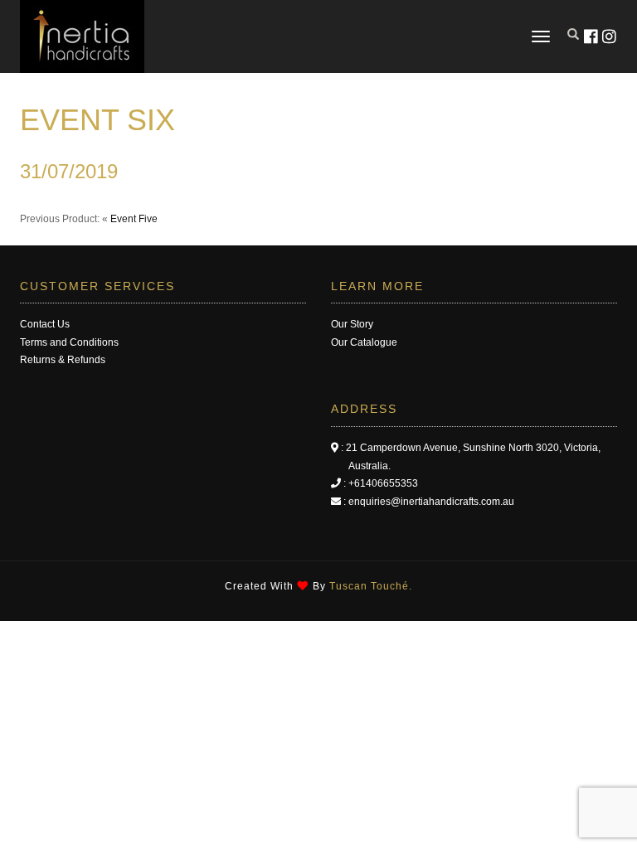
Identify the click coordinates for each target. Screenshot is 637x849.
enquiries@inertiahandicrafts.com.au (431, 501)
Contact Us (45, 324)
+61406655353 (383, 483)
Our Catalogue (364, 342)
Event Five (134, 219)
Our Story (352, 324)
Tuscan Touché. (370, 586)
